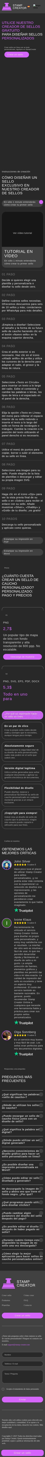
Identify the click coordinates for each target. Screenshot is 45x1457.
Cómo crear (29, 1295)
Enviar (22, 1399)
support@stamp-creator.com (19, 1345)
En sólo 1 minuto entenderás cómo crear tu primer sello (20, 203)
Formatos (6, 1300)
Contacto (28, 1305)
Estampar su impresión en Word (18, 552)
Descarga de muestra (22, 657)
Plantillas (6, 1305)
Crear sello (7, 1295)
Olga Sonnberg (25, 1032)
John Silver (22, 861)
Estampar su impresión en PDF (18, 540)
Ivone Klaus (22, 919)
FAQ (26, 1300)
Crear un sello (15, 54)
